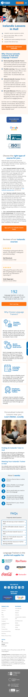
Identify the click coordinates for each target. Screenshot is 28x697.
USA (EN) (17, 610)
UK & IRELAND (18, 608)
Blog (3, 614)
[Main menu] (26, 3)
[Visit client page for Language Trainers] (14, 685)
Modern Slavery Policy (6, 635)
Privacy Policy (4, 629)
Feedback (4, 621)
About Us (4, 610)
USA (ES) (17, 615)
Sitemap (3, 627)
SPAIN (16, 627)
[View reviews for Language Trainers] (14, 690)
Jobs (2, 612)
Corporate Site (5, 619)
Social (3, 616)
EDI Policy (4, 633)
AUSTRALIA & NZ (18, 621)
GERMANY (17, 625)
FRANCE (17, 612)
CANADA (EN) (18, 617)
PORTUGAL (17, 629)
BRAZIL (16, 623)
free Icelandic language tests (13, 189)
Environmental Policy (6, 631)
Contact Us (4, 608)
